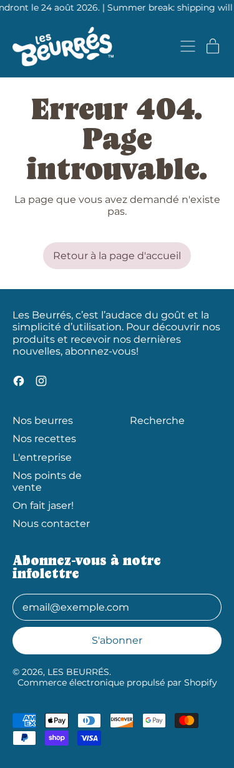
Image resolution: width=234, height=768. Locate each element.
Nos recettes (44, 439)
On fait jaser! (43, 505)
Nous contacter (51, 523)
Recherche (157, 420)
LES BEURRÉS (78, 671)
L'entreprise (42, 457)
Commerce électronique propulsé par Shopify (117, 682)
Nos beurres (42, 420)
